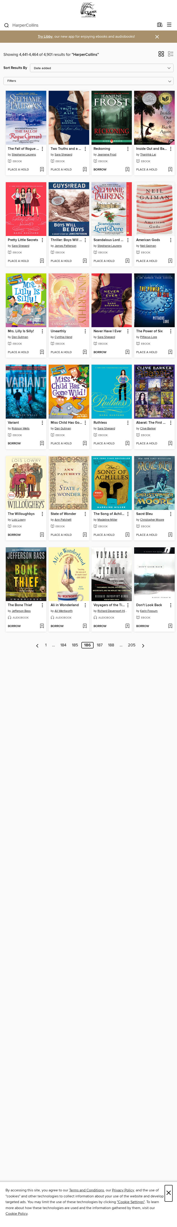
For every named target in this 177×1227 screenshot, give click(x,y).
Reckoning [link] (102, 149)
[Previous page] (37, 645)
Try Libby (45, 36)
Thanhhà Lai (148, 154)
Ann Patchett (63, 520)
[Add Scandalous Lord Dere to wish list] (127, 261)
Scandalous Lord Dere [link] (110, 240)
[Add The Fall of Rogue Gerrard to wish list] (42, 170)
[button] (161, 55)
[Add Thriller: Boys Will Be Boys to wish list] (85, 261)
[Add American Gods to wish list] (170, 261)
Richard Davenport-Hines (112, 611)
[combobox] (79, 25)
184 (63, 645)
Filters (11, 81)
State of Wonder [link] (63, 514)
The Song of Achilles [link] (110, 514)
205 (132, 645)
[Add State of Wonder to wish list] (85, 535)
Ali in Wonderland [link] (65, 605)
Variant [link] (13, 423)
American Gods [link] (148, 240)
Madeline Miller (107, 520)
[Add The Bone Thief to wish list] (42, 626)
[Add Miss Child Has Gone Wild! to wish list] (85, 444)
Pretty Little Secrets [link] (23, 240)
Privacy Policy (123, 1190)
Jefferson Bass (21, 611)
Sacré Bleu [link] (144, 514)
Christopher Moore (152, 520)
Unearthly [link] (58, 331)
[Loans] (160, 25)
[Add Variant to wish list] (42, 444)
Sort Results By (15, 68)
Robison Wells (21, 428)
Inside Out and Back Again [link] (152, 149)
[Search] (6, 25)
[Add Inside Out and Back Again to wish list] (170, 170)
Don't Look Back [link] (149, 605)
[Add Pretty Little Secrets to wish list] (42, 261)
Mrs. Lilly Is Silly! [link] (21, 331)
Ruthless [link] (100, 423)
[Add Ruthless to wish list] (127, 444)
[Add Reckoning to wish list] (127, 170)
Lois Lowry (19, 520)
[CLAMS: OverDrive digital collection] (88, 9)
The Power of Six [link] (149, 331)
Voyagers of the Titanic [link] (110, 605)
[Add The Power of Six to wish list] (170, 352)
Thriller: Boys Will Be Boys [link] (67, 240)
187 (100, 645)
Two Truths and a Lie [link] (67, 149)
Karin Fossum (149, 611)
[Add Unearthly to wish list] (85, 352)
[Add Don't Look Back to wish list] (170, 626)
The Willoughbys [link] (21, 514)
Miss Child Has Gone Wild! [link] (67, 423)
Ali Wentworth (64, 611)
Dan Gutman (20, 337)
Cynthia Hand (63, 337)
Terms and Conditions (86, 1190)
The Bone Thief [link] (20, 605)
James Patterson (65, 246)
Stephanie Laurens (24, 154)
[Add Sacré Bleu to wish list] (170, 535)
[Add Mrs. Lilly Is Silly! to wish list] (42, 352)
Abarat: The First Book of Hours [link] (152, 423)
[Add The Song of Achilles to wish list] (127, 535)
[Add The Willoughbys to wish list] (42, 535)
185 (75, 645)
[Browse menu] (169, 25)
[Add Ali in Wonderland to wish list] (85, 626)
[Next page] (143, 645)
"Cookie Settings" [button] (131, 1202)
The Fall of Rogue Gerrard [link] (24, 149)
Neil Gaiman (148, 246)
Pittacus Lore (148, 337)
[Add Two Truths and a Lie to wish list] (85, 170)
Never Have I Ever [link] (107, 331)
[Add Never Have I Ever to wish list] (127, 352)
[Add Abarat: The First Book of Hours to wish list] (170, 444)
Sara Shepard (63, 154)
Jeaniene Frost (106, 154)
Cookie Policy (16, 1213)
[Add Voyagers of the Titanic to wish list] (127, 626)
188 (111, 645)
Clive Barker (148, 428)
